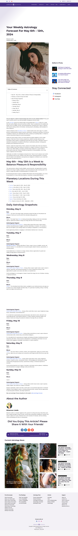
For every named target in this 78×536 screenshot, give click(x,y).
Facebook (58, 93)
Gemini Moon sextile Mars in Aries (13, 311)
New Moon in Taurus (22, 130)
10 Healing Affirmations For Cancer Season (64, 74)
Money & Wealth (51, 501)
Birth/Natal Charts (37, 503)
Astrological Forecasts (62, 445)
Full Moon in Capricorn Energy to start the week (64, 68)
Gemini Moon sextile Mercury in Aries (14, 333)
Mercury (11, 187)
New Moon (11, 122)
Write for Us (64, 504)
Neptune (11, 199)
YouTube (57, 99)
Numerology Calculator (38, 501)
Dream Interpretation (37, 497)
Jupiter (10, 193)
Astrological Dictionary (38, 500)
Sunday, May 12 (16, 112)
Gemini (8, 286)
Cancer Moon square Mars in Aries (13, 358)
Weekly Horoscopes (9, 509)
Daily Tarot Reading (23, 497)
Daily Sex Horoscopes (9, 504)
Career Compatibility (23, 500)
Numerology (50, 503)
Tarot (49, 498)
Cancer (8, 351)
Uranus (10, 197)
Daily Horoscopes (8, 497)
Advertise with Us (65, 506)
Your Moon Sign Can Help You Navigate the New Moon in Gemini (64, 81)
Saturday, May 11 (16, 110)
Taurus (37, 122)
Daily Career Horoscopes (10, 500)
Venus (10, 189)
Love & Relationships (52, 500)
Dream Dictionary (37, 498)
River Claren (10, 484)
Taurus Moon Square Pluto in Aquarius (14, 224)
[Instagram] (9, 1)
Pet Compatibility (22, 501)
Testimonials (64, 503)
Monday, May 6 (16, 100)
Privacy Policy (65, 501)
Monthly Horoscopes (9, 510)
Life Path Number (22, 503)
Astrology (50, 497)
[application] (37, 4)
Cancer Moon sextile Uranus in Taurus (14, 383)
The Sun (11, 185)
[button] (60, 1)
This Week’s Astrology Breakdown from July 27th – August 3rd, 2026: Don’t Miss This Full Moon (64, 480)
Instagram (58, 96)
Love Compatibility (23, 498)
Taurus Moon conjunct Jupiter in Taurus (14, 268)
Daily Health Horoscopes (10, 503)
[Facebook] (6, 1)
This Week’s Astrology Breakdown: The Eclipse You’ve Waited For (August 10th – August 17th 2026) (64, 450)
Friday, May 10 (16, 108)
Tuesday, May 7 (16, 102)
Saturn (10, 195)
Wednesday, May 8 (17, 104)
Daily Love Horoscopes (10, 498)
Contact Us (64, 498)
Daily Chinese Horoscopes (10, 501)
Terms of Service (65, 500)
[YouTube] (11, 1)
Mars (10, 191)
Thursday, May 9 (16, 106)
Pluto (10, 201)
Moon (20, 219)
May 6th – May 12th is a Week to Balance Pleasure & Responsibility (26, 94)
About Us (64, 497)
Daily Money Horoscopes (10, 506)
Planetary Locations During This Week (20, 96)
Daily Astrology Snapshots (17, 98)
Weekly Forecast (8, 507)
